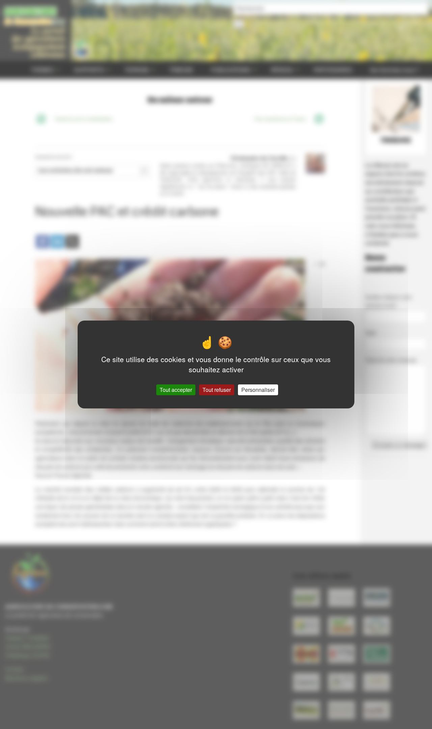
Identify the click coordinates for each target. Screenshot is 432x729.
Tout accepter (176, 390)
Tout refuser (216, 390)
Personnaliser (258, 390)
